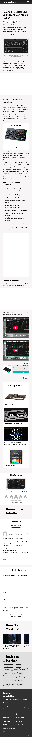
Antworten (5, 556)
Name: (4, 592)
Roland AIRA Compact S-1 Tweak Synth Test (16, 146)
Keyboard (8, 7)
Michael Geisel (22, 21)
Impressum (6, 717)
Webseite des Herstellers (15, 314)
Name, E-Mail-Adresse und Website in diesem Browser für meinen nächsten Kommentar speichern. (15, 608)
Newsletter (11, 706)
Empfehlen (5, 562)
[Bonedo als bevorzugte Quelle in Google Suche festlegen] (13, 21)
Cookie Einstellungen (9, 728)
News (13, 7)
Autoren (5, 724)
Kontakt (5, 714)
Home (4, 7)
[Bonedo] (9, 2)
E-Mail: (5, 599)
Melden (4, 559)
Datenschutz (6, 721)
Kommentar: (6, 579)
